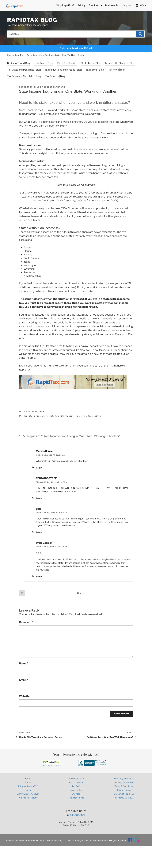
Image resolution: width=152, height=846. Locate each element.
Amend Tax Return (28, 797)
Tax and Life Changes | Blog (120, 63)
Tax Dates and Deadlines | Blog (24, 69)
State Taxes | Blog (23, 55)
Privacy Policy (124, 790)
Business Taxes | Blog (18, 63)
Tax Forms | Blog (95, 69)
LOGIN (142, 5)
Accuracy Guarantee (124, 778)
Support (128, 5)
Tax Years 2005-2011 (123, 797)
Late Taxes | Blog (43, 63)
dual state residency (35, 416)
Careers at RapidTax (124, 794)
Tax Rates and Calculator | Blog (24, 76)
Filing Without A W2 (28, 786)
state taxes (110, 110)
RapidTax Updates (67, 63)
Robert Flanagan (54, 87)
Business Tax (112, 5)
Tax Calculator (76, 782)
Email (23, 679)
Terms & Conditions (124, 786)
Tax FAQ (76, 786)
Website (24, 696)
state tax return (58, 416)
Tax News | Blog (116, 69)
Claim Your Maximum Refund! (76, 48)
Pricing (81, 5)
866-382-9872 (77, 815)
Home (10, 55)
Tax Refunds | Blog (55, 76)
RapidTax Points (76, 797)
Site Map (76, 794)
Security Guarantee (123, 782)
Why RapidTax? (65, 5)
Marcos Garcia (44, 451)
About (28, 782)
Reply (39, 467)
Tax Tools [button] (94, 5)
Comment (26, 622)
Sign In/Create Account (28, 794)
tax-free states (92, 416)
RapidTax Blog (32, 20)
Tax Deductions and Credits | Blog (63, 69)
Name (23, 663)
